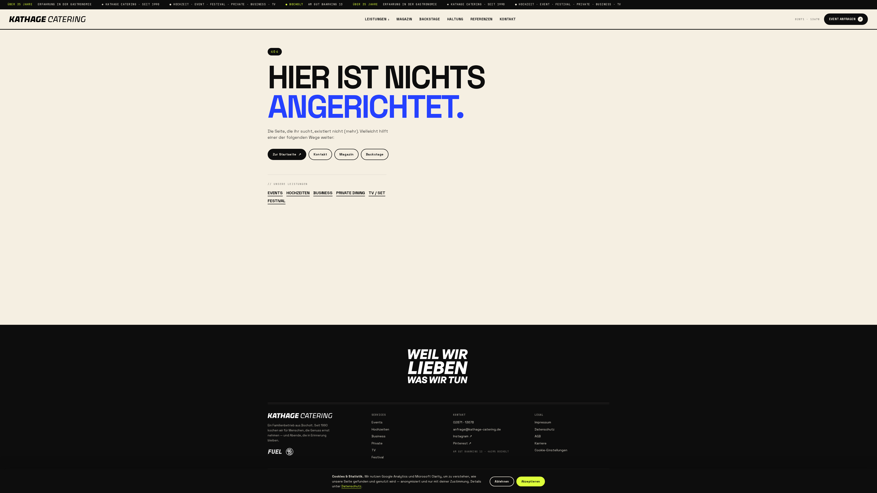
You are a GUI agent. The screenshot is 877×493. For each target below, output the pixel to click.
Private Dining (350, 192)
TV (374, 450)
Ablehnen (502, 481)
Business (323, 192)
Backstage (429, 19)
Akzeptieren (530, 481)
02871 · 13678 (807, 19)
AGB (538, 436)
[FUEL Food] (275, 451)
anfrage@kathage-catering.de (477, 429)
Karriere (541, 443)
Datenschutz (545, 429)
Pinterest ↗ (462, 443)
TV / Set (377, 192)
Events (275, 192)
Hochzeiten (298, 192)
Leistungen (377, 19)
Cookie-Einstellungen (551, 450)
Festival (276, 200)
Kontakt (508, 19)
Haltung (455, 19)
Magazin (404, 19)
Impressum (543, 422)
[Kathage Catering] (47, 19)
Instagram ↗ (462, 436)
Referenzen (481, 19)
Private (377, 443)
